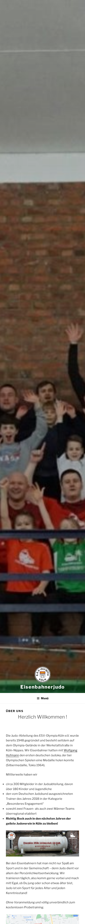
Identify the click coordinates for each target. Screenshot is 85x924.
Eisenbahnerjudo (42, 687)
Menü (44, 698)
